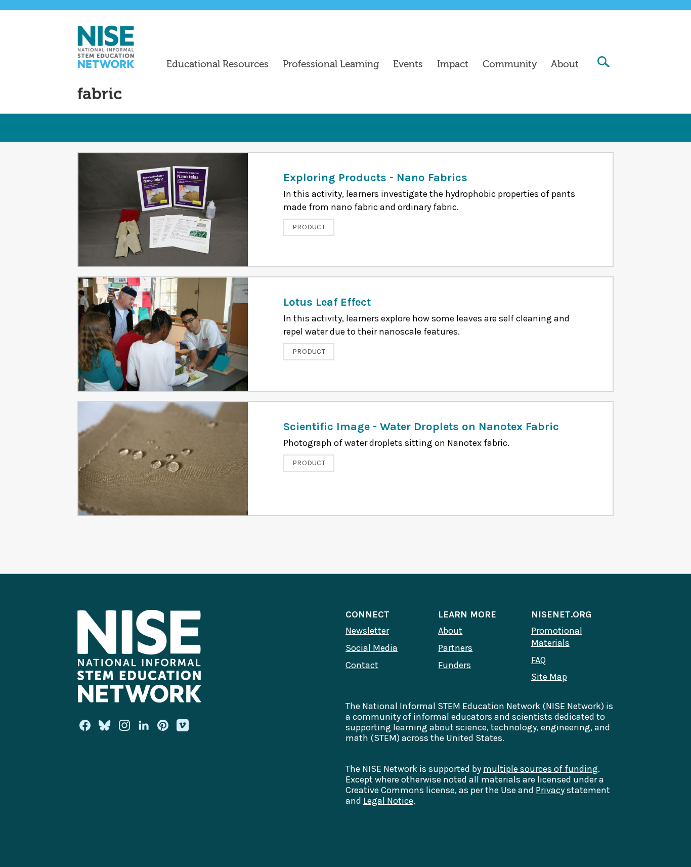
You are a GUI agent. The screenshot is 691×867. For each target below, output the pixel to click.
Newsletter (367, 630)
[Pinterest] (162, 725)
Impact (452, 64)
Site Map (549, 676)
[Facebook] (85, 725)
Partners (455, 647)
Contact (362, 665)
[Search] (603, 63)
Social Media (372, 647)
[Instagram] (124, 725)
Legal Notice (388, 800)
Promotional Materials (556, 636)
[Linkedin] (143, 725)
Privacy (550, 790)
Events (408, 64)
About (565, 64)
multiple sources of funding (540, 768)
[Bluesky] (105, 725)
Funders (454, 665)
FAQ (538, 660)
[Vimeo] (183, 726)
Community (510, 64)
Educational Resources (217, 64)
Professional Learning (331, 64)
